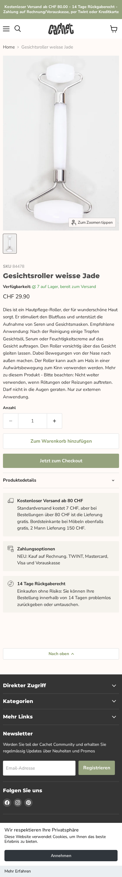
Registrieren (96, 768)
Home (9, 47)
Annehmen (61, 855)
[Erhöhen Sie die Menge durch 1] (54, 421)
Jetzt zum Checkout (61, 461)
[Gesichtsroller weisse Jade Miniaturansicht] (9, 243)
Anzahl (9, 408)
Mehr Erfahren (17, 871)
